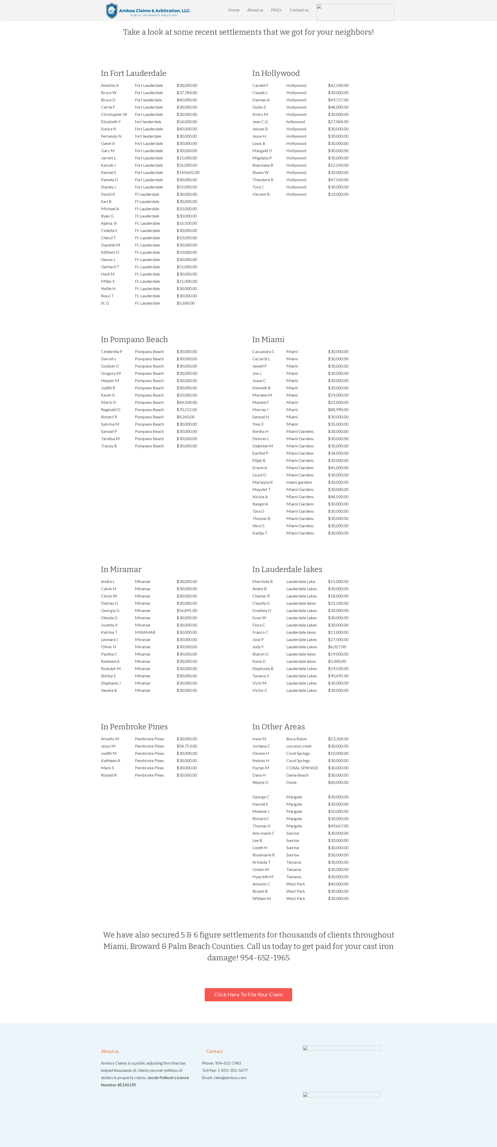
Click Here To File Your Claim (248, 994)
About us (255, 9)
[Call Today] (355, 10)
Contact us (299, 9)
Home (233, 9)
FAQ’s (276, 9)
